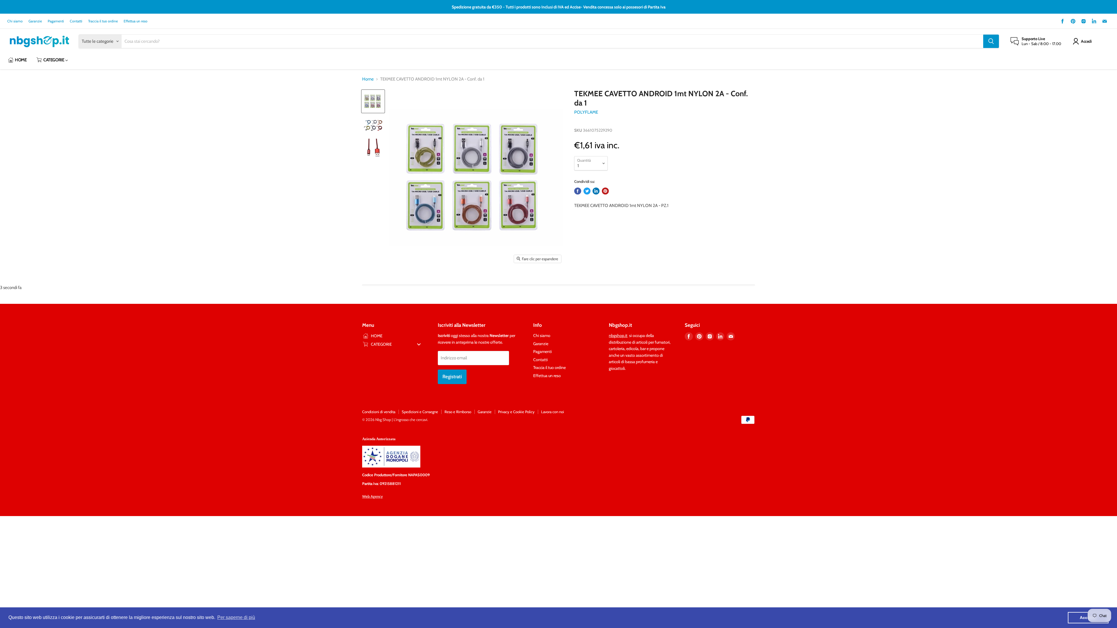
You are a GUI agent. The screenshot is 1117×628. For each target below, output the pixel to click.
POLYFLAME (586, 112)
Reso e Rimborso (457, 411)
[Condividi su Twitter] (587, 191)
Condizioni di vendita (378, 411)
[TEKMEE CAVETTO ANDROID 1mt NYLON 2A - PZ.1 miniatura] (373, 101)
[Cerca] (991, 41)
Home (368, 79)
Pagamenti (56, 21)
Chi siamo (15, 21)
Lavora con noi (552, 411)
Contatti (76, 21)
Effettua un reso (135, 21)
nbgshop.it (618, 335)
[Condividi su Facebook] (577, 191)
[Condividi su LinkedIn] (596, 191)
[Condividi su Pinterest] (605, 191)
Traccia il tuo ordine (103, 21)
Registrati (452, 376)
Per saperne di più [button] (236, 617)
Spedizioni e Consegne (420, 411)
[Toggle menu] (419, 344)
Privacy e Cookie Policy (516, 411)
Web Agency (372, 496)
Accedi (1086, 41)
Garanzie (35, 21)
